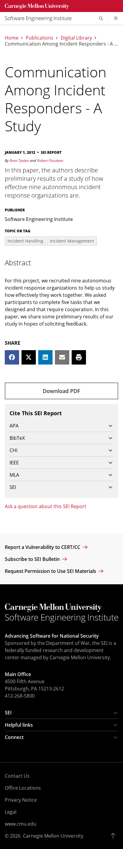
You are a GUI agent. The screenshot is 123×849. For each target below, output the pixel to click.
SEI (8, 712)
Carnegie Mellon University (53, 836)
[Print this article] (79, 357)
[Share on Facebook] (12, 357)
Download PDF (61, 391)
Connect (14, 737)
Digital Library (76, 38)
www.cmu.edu (20, 824)
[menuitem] (40, 18)
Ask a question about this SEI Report (45, 506)
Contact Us (17, 776)
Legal (10, 812)
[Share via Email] (62, 357)
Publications (39, 38)
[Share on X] (28, 357)
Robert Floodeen (50, 160)
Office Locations (23, 788)
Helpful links (19, 725)
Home (12, 38)
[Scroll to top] (114, 835)
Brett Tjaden (19, 160)
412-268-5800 (20, 696)
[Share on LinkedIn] (45, 357)
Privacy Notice (21, 800)
